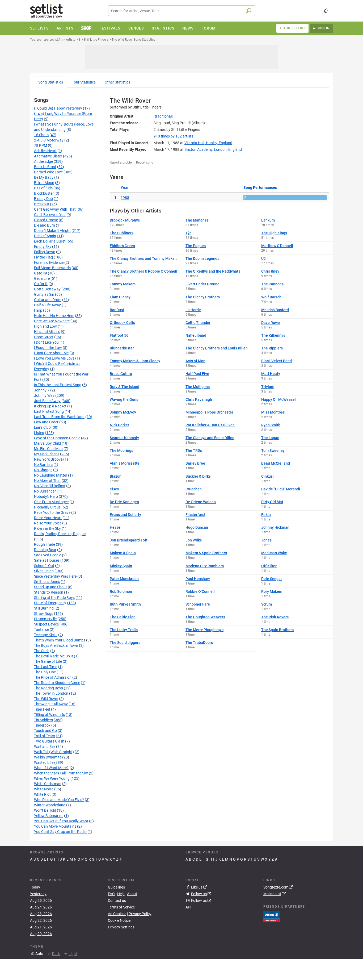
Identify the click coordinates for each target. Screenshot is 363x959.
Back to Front (45, 167)
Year (125, 187)
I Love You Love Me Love (54, 358)
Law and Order (46, 422)
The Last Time (45, 667)
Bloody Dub (43, 199)
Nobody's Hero (46, 496)
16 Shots (41, 135)
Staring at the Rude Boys (54, 597)
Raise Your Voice (47, 523)
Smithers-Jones (47, 581)
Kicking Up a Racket (50, 406)
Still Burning (44, 608)
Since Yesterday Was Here (55, 576)
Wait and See (44, 746)
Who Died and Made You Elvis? (59, 800)
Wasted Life (43, 762)
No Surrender (45, 491)
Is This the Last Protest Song (57, 385)
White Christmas (47, 784)
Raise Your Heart (48, 518)
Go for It (41, 284)
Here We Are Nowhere (52, 321)
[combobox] (181, 10)
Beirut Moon (44, 183)
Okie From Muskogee (51, 502)
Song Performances (260, 187)
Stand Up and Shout (50, 587)
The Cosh (41, 651)
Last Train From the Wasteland (59, 417)
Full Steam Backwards (52, 268)
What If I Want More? (51, 768)
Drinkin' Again (45, 236)
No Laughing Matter (50, 475)
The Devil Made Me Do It (53, 656)
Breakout (41, 204)
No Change (43, 470)
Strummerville (45, 619)
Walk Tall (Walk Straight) (54, 752)
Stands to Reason (48, 592)
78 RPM (40, 145)
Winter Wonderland (49, 805)
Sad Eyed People (47, 555)
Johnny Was (44, 395)
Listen (39, 433)
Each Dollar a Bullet (50, 241)
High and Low (45, 326)
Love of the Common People (57, 438)
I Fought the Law (48, 347)
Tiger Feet (42, 709)
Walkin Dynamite (47, 757)
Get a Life (42, 278)
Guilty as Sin (44, 294)
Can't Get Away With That (55, 209)
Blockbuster (44, 193)
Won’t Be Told (45, 810)
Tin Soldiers (43, 720)
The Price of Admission (52, 677)
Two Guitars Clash (49, 741)
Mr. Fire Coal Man (48, 449)
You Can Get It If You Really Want (61, 821)
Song (50, 82)
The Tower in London (51, 693)
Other (117, 82)
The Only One (45, 672)
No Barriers (43, 464)
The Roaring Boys (48, 688)
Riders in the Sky (47, 528)
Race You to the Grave (52, 512)
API (188, 907)
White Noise (43, 789)
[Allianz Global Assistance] (271, 916)
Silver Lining (44, 571)
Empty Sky (42, 246)
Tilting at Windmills (49, 714)
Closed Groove (46, 220)
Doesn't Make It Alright (52, 230)
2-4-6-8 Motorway (49, 140)
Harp (38, 310)
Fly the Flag (43, 257)
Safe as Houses (47, 560)
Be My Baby (43, 177)
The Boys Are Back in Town (56, 645)
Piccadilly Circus (47, 507)
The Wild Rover (46, 699)
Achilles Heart (45, 151)
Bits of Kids (43, 188)
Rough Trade (44, 544)
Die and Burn (44, 225)
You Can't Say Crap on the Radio (60, 831)
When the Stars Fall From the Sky (61, 773)
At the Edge (43, 161)
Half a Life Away (47, 305)
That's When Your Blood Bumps (59, 640)
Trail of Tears (44, 736)
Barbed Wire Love (48, 172)
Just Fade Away (47, 401)
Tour (84, 82)
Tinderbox (42, 725)
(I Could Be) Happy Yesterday (58, 108)
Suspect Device (46, 624)
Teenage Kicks (45, 635)
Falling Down (44, 252)
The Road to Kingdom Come (57, 683)
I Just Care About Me (51, 353)
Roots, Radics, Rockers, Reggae (60, 534)
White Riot (42, 794)
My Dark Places (46, 454)
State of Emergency (50, 603)
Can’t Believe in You (50, 214)
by (173, 136)
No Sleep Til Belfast (49, 486)
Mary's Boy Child (47, 443)
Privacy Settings (121, 927)
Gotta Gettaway (47, 289)
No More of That (47, 480)
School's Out (44, 566)
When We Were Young (52, 778)
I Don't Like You (46, 342)
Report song (144, 162)
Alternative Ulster (48, 156)
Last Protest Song (49, 411)
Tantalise (41, 629)
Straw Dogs (43, 613)
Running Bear (45, 550)
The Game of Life (48, 661)
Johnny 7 (41, 390)
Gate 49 (40, 273)
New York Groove (48, 459)
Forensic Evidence (49, 262)
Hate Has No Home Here (54, 316)
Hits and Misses (47, 332)
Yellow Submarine (48, 816)
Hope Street (43, 337)
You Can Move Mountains (55, 826)
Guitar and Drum (47, 300)
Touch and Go (45, 730)
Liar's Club (42, 427)
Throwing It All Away (51, 704)
